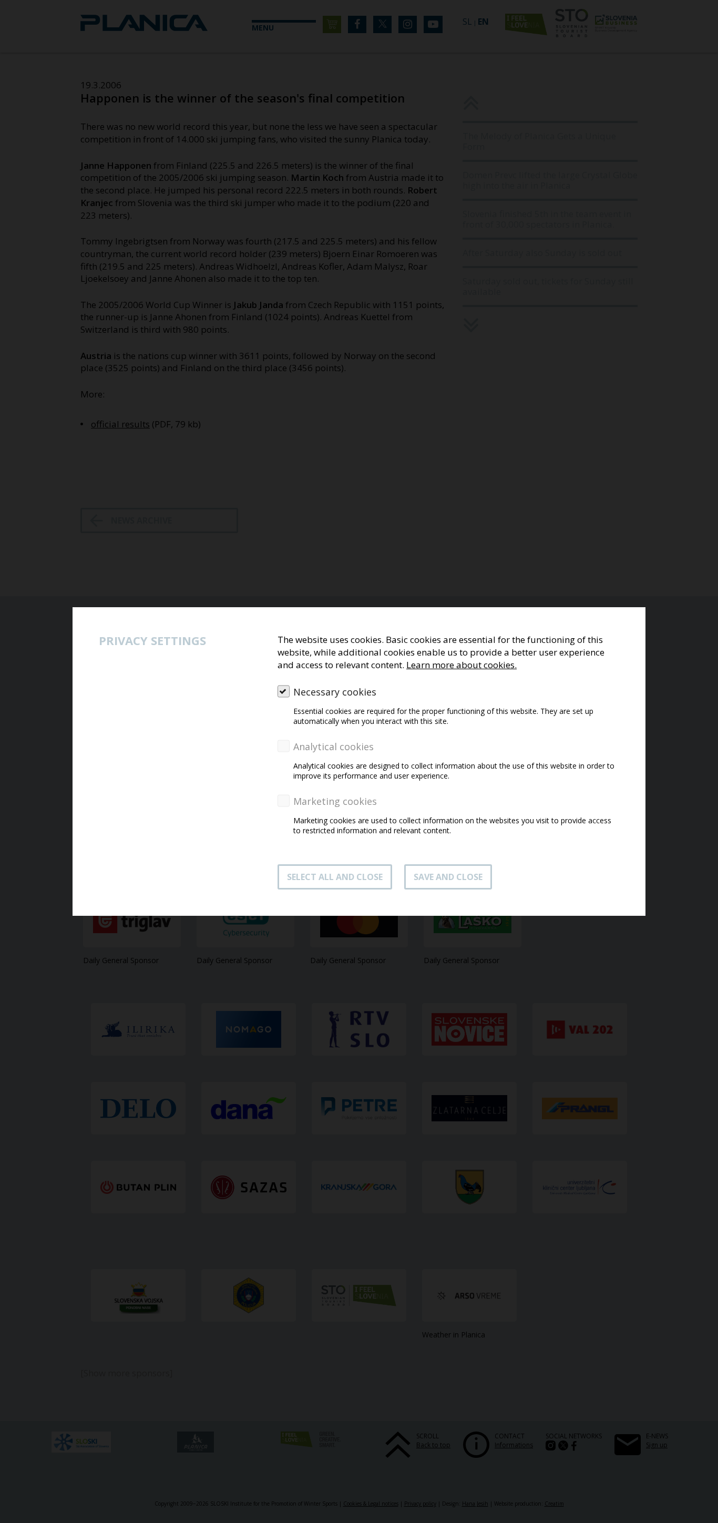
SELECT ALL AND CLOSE (335, 877)
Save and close (448, 877)
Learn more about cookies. (461, 665)
